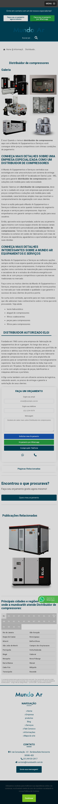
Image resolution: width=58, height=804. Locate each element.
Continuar (29, 798)
